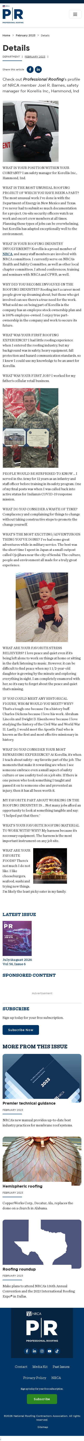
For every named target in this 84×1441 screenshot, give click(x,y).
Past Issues (61, 1367)
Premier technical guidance (29, 1103)
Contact (21, 1367)
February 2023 (25, 35)
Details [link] (45, 35)
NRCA (7, 254)
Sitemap (42, 1427)
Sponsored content (29, 975)
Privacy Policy (34, 1378)
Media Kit (40, 1367)
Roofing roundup (19, 1269)
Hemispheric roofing (22, 1186)
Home (6, 35)
